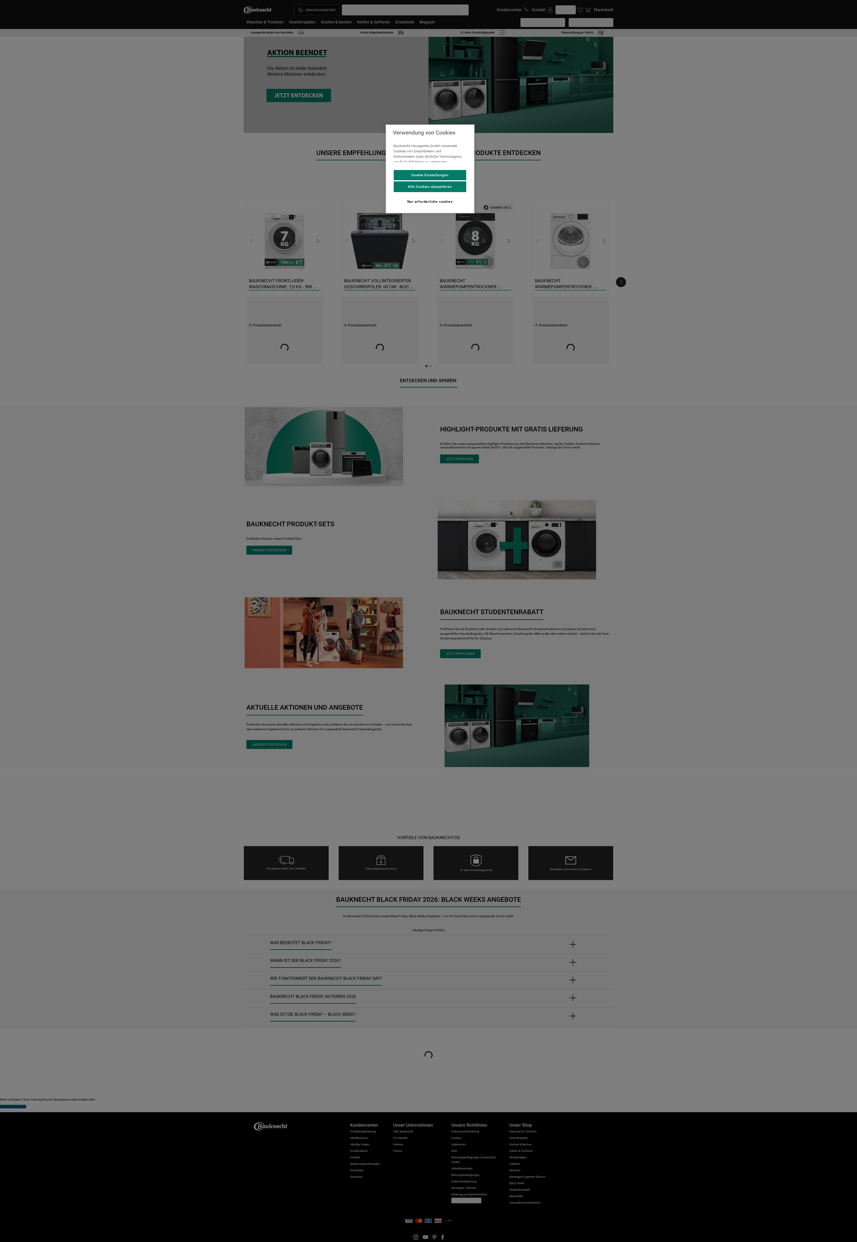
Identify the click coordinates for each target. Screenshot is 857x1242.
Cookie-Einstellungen (430, 175)
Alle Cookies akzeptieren (430, 187)
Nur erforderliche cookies (430, 201)
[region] (430, 169)
